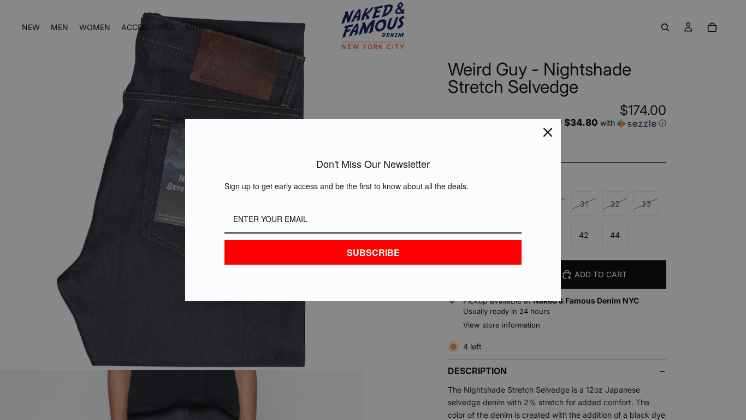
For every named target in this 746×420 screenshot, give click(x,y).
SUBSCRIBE (373, 252)
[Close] (548, 132)
